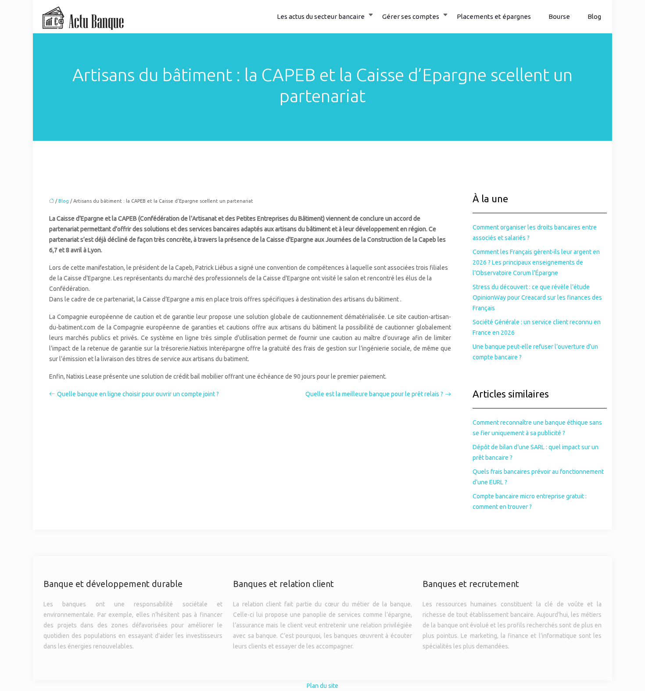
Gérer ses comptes (410, 16)
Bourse (559, 16)
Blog (594, 16)
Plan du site (322, 685)
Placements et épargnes (494, 16)
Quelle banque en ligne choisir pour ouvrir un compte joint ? (138, 393)
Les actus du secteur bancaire (321, 16)
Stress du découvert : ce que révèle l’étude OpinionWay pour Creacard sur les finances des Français (537, 297)
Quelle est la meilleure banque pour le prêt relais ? (374, 393)
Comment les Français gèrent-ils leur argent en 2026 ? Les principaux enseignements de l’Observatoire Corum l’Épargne (536, 262)
